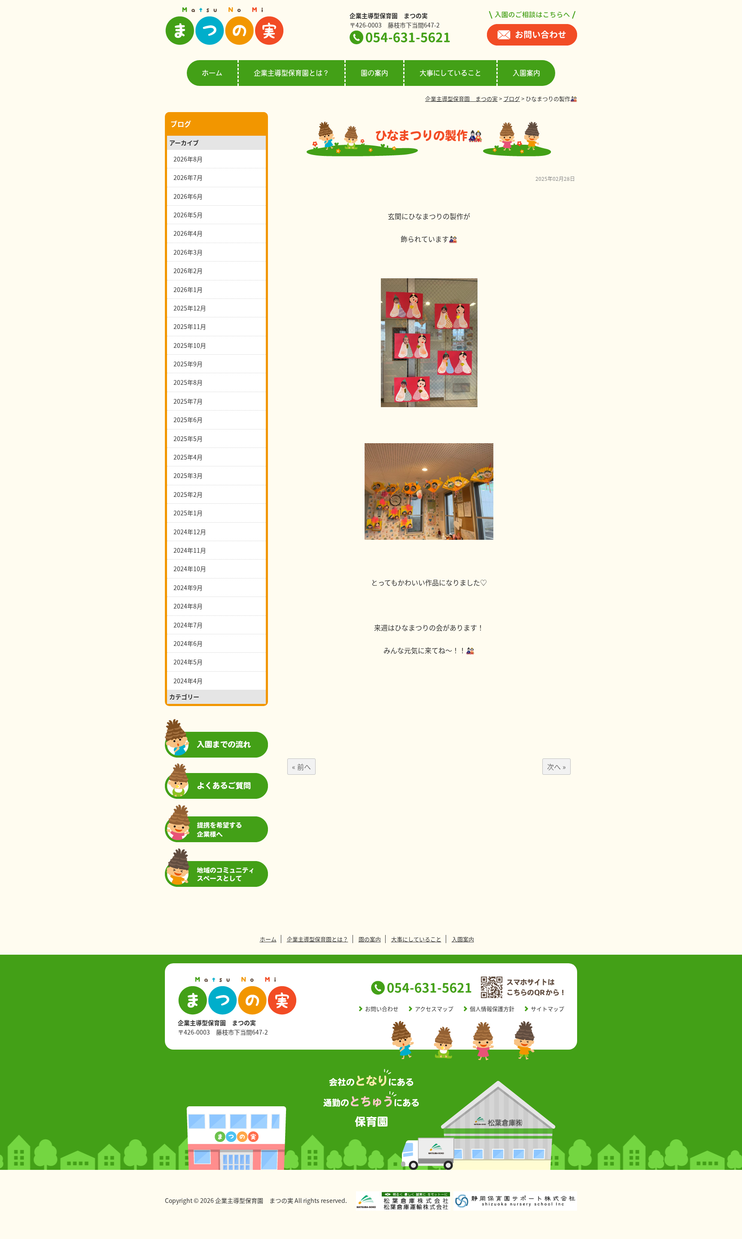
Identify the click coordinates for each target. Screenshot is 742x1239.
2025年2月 (188, 494)
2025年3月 (188, 475)
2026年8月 (188, 159)
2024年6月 (188, 643)
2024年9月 (188, 587)
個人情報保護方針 (492, 1009)
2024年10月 (189, 568)
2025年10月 (189, 345)
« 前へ (301, 766)
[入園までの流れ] (216, 755)
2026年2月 (188, 270)
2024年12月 (189, 531)
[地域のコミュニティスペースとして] (216, 884)
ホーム (212, 73)
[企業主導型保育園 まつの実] (224, 43)
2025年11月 (189, 326)
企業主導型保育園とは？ (291, 73)
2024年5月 (188, 662)
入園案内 (526, 73)
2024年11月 (189, 550)
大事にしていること (450, 73)
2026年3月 (188, 252)
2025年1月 (188, 512)
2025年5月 (188, 438)
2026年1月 (188, 289)
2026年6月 (188, 196)
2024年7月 (188, 625)
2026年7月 (188, 177)
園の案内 (374, 73)
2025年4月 (188, 457)
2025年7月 (188, 401)
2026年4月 (188, 233)
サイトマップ (547, 1009)
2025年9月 (188, 363)
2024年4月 (188, 680)
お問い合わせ (381, 1009)
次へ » (556, 766)
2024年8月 (188, 606)
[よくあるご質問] (216, 796)
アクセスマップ (434, 1009)
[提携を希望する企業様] (216, 839)
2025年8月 (188, 382)
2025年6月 (188, 419)
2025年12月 (189, 308)
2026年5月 (188, 214)
